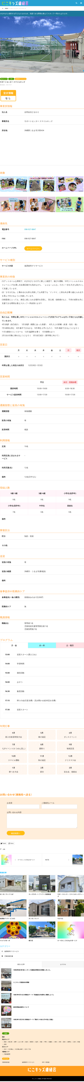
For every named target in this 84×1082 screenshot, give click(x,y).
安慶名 (50, 1042)
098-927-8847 (30, 229)
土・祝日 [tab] (70, 645)
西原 (3, 1037)
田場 (78, 1042)
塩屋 (36, 1042)
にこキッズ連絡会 (37, 1078)
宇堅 (45, 1042)
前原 (26, 1042)
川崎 (55, 1042)
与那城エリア (5, 1052)
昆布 (64, 1042)
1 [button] (82, 70)
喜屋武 (31, 1042)
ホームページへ (33, 248)
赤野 (15, 1042)
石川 (5, 1049)
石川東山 (10, 1049)
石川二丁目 (28, 1049)
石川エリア (5, 1047)
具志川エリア (4, 79)
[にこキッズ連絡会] (15, 3)
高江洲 (10, 1042)
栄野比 (69, 1042)
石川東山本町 (19, 1049)
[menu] (81, 3)
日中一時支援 (45, 1062)
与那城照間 (7, 1054)
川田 (11, 79)
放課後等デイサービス (20, 79)
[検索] (76, 3)
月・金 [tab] (14, 645)
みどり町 (20, 1042)
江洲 (74, 1042)
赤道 (5, 1044)
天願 (41, 1042)
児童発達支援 (8, 956)
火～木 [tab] (42, 645)
